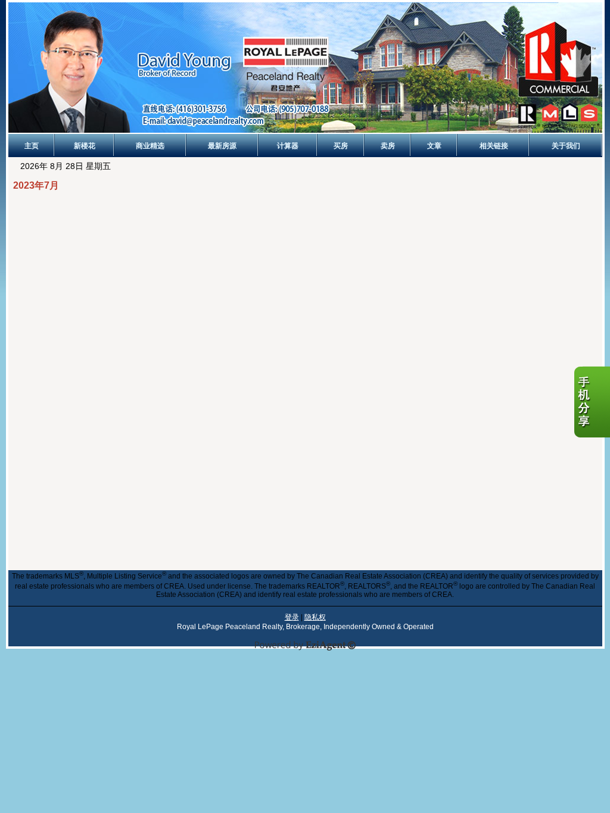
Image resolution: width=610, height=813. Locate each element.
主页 (31, 146)
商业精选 (150, 146)
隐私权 (315, 617)
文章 (434, 146)
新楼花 (84, 146)
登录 (292, 617)
